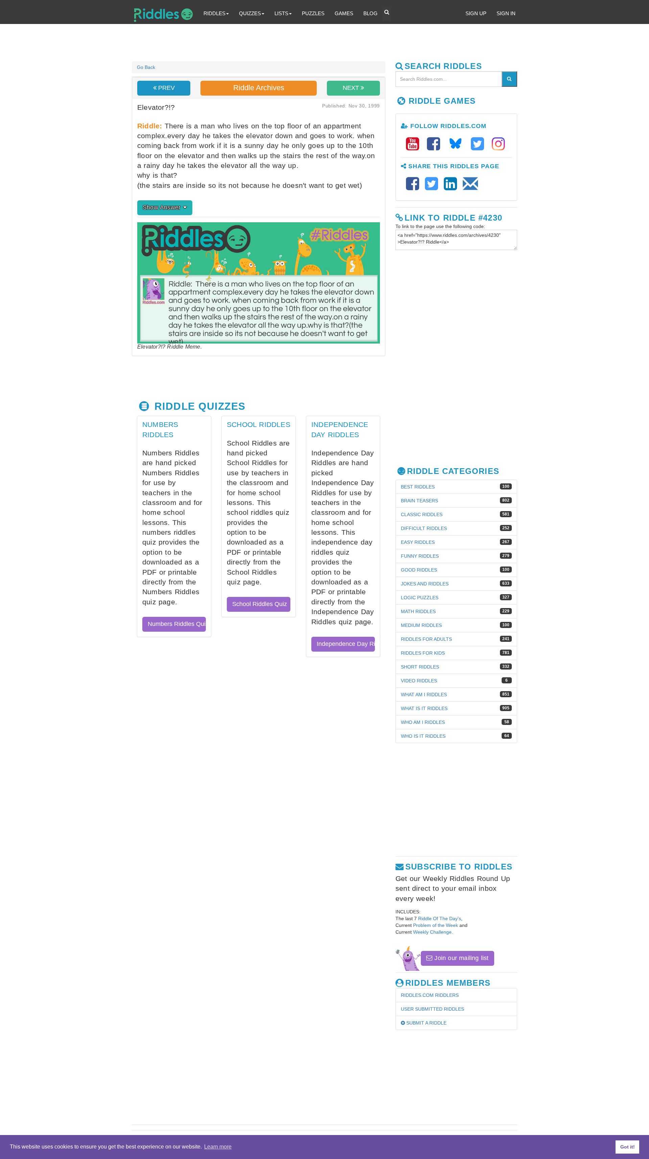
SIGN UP (475, 13)
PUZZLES (313, 13)
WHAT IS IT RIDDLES (424, 708)
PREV (166, 87)
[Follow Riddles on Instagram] (498, 144)
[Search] (509, 79)
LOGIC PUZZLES (419, 597)
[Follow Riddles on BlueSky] (457, 144)
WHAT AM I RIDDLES (424, 694)
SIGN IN (506, 13)
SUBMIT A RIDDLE (426, 1023)
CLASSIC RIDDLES (421, 514)
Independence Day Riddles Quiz (346, 643)
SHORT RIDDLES (420, 667)
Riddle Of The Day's (439, 918)
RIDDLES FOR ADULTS (426, 639)
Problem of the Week (435, 925)
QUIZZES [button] (250, 13)
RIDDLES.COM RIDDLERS (430, 995)
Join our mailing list (460, 958)
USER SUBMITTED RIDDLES (432, 1009)
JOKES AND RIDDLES (425, 583)
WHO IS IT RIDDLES (423, 736)
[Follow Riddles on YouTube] (415, 144)
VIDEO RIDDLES (419, 680)
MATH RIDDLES (418, 611)
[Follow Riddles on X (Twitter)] (479, 144)
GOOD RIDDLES (419, 570)
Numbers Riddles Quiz (177, 624)
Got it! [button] (627, 1147)
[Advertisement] (296, 42)
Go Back (146, 67)
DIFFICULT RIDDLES (424, 528)
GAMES (344, 13)
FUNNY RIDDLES (420, 556)
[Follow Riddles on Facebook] (435, 144)
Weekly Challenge (432, 932)
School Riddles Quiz (259, 604)
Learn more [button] (218, 1147)
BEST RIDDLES (418, 486)
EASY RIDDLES (418, 542)
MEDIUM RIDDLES (421, 625)
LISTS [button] (281, 13)
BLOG (370, 13)
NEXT (352, 87)
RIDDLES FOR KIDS (423, 653)
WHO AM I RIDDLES (423, 722)
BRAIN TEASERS (419, 500)
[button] (387, 14)
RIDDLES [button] (214, 13)
